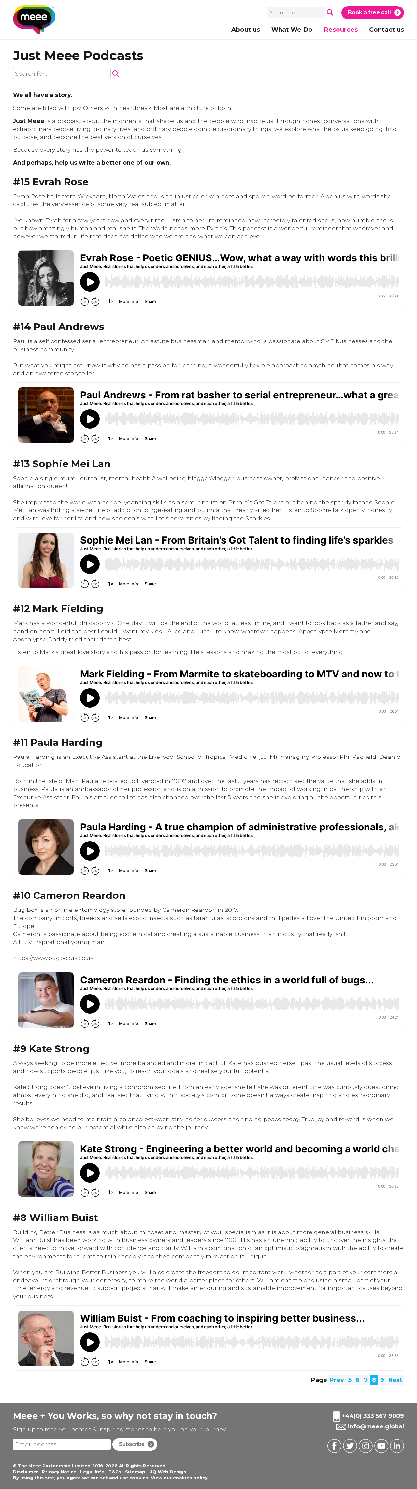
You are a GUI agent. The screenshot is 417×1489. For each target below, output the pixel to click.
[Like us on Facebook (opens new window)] (333, 1445)
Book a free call (369, 12)
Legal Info (92, 1471)
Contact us (386, 29)
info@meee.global (376, 1426)
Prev (337, 1379)
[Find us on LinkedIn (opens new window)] (396, 1445)
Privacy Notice (59, 1471)
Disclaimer (25, 1471)
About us (245, 29)
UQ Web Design (167, 1471)
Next (395, 1379)
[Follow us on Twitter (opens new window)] (349, 1445)
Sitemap (135, 1471)
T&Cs (114, 1471)
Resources (341, 29)
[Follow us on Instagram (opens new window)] (365, 1445)
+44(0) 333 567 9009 (373, 1415)
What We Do (291, 29)
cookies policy (190, 1477)
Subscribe (131, 1444)
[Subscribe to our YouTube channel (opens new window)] (380, 1445)
